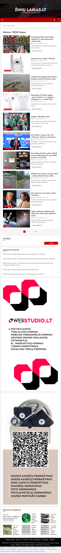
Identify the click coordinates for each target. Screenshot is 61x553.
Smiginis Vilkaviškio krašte (40, 117)
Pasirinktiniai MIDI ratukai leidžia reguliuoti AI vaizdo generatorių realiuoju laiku (42, 39)
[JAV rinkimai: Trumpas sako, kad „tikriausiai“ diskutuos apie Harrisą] (16, 141)
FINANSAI (34, 514)
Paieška (7, 238)
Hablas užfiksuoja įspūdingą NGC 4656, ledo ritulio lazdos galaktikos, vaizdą (44, 213)
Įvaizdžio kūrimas (33, 549)
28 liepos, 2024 (40, 217)
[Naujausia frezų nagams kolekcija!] (16, 64)
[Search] (59, 19)
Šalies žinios (7, 70)
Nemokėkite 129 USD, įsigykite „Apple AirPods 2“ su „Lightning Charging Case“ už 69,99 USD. (42, 97)
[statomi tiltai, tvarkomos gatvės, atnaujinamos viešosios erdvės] (7, 530)
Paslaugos (52, 539)
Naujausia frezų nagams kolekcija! (43, 58)
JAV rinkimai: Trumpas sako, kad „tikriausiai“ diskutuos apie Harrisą (43, 136)
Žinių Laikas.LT (30, 10)
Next (36, 231)
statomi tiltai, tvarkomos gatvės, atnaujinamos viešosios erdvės (21, 269)
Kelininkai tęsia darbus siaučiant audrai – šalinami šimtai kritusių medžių (44, 175)
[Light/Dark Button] (55, 20)
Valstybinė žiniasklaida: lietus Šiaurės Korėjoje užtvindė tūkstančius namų (44, 78)
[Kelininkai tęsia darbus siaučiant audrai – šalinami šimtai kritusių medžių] (16, 180)
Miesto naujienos (11, 549)
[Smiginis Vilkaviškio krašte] (16, 122)
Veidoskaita (42, 549)
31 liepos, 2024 (40, 43)
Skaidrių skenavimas (39, 547)
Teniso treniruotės (52, 549)
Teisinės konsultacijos (25, 547)
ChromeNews (39, 545)
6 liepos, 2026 (7, 522)
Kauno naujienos (17, 551)
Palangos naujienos (39, 551)
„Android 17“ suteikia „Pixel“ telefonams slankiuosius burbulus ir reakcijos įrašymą (53, 534)
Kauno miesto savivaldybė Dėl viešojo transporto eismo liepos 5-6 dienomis (24, 254)
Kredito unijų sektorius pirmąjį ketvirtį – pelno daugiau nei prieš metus (23, 274)
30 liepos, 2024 (40, 101)
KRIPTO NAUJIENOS (35, 539)
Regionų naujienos (28, 551)
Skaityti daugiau (36, 51)
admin (33, 43)
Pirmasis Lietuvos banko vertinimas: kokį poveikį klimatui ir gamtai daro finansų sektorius (29, 258)
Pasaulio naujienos (9, 90)
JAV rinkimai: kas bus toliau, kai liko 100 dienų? (43, 194)
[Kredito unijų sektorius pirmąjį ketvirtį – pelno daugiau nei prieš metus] (26, 530)
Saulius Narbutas (22, 549)
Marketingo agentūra (12, 547)
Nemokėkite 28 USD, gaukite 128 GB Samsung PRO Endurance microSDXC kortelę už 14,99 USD (44, 155)
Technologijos (8, 51)
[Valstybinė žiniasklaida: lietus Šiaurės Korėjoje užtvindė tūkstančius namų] (16, 83)
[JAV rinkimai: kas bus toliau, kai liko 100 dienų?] (16, 199)
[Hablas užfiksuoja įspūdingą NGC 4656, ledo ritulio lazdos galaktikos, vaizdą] (16, 219)
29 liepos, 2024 (41, 159)
